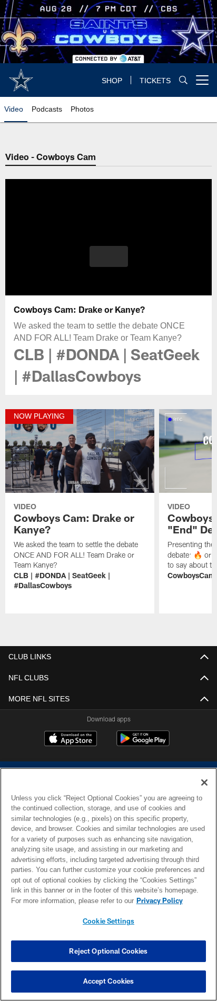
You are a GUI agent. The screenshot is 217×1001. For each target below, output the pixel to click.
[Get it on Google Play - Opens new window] (143, 744)
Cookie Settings (108, 921)
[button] (109, 262)
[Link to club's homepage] (21, 75)
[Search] (183, 80)
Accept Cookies (108, 981)
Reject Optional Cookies (108, 951)
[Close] (204, 782)
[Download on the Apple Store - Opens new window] (70, 740)
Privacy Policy (69, 900)
